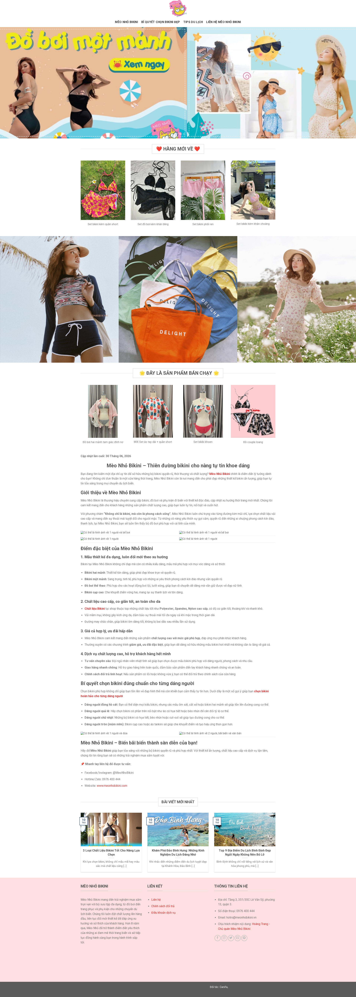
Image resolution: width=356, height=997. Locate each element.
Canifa (224, 987)
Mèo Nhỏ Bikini (126, 22)
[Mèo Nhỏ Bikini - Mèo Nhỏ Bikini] (178, 8)
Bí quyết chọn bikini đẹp (160, 22)
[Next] (344, 83)
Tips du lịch (193, 22)
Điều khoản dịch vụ (163, 912)
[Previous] (12, 83)
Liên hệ (156, 899)
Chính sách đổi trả (162, 906)
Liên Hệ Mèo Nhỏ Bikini (223, 22)
